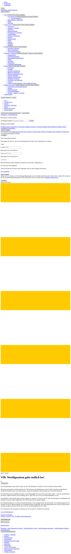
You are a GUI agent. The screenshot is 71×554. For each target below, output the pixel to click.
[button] (35, 327)
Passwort (3, 153)
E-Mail (3, 147)
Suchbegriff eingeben (6, 120)
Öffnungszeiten (5, 525)
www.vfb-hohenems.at (7, 512)
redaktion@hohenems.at (51, 177)
